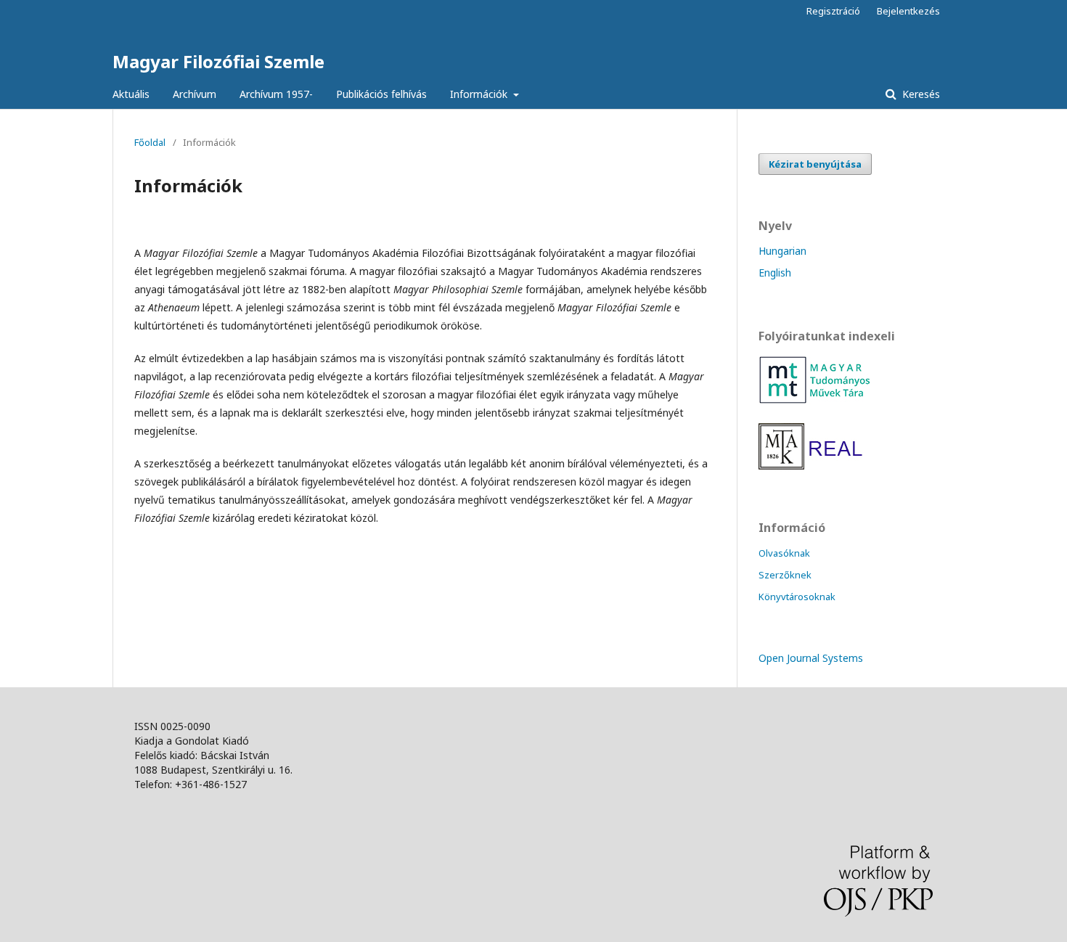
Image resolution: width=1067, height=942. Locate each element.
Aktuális (131, 94)
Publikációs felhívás (381, 94)
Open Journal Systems (811, 658)
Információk (480, 94)
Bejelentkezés (908, 10)
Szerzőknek (785, 574)
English (775, 272)
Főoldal (149, 142)
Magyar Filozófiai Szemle (218, 61)
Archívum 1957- (276, 94)
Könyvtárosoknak (797, 596)
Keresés (919, 94)
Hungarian (782, 251)
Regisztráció (833, 10)
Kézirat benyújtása (815, 164)
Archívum (194, 94)
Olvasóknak (784, 553)
